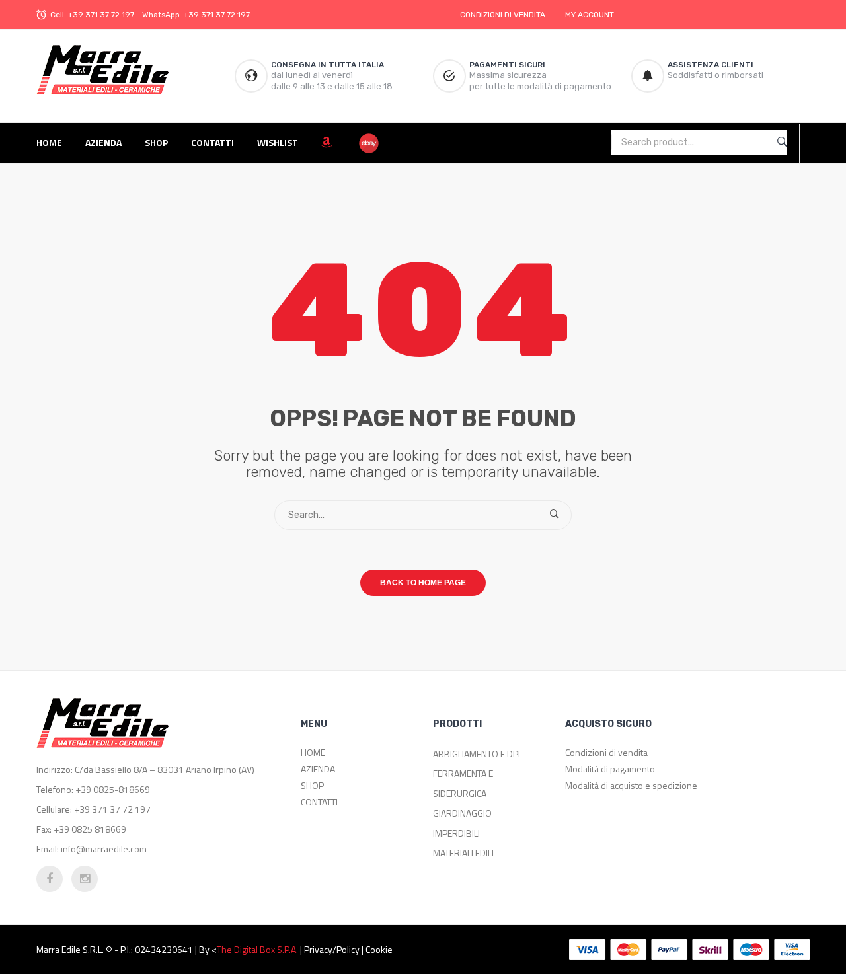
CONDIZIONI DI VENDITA (502, 14)
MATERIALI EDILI (463, 853)
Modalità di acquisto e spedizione (631, 785)
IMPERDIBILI (456, 833)
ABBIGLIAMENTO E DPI (476, 754)
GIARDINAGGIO (462, 813)
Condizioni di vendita (606, 752)
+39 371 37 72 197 (101, 14)
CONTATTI (319, 802)
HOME (313, 752)
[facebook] (49, 879)
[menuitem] (54, 142)
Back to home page (423, 582)
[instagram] (84, 879)
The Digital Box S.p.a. (257, 949)
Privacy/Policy (332, 949)
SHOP (312, 785)
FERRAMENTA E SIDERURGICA (463, 783)
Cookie (379, 949)
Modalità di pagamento (610, 769)
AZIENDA (318, 769)
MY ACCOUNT (589, 14)
